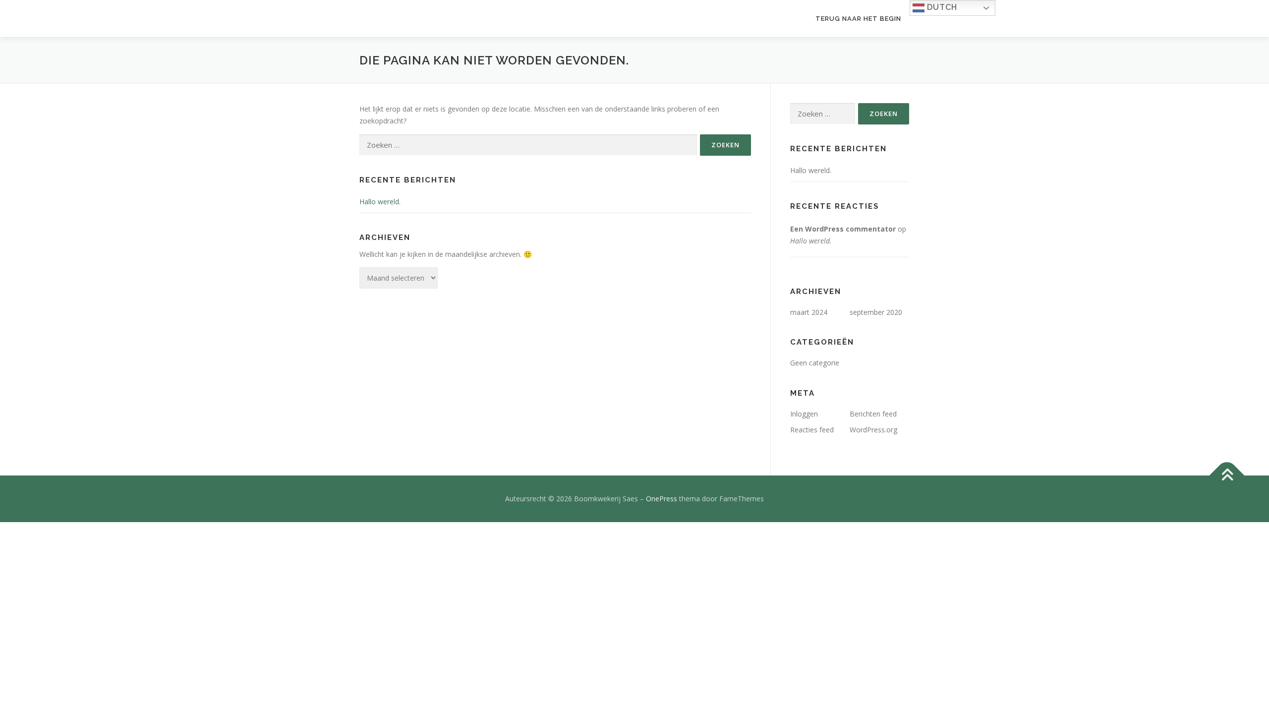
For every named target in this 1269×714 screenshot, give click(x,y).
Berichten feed (873, 413)
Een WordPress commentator (843, 229)
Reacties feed (812, 429)
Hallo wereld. (380, 201)
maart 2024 (808, 312)
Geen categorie (814, 362)
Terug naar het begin (858, 18)
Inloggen (804, 413)
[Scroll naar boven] (1227, 475)
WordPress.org (873, 429)
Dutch (940, 7)
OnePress (661, 498)
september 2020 (876, 312)
